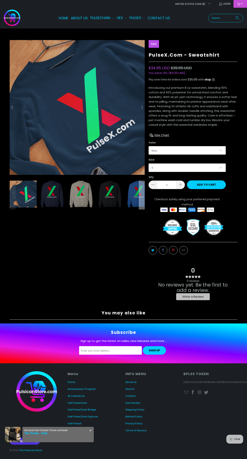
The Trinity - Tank (35, 433)
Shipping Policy (134, 409)
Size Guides (132, 403)
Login (227, 3)
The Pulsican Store (30, 450)
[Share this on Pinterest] (173, 250)
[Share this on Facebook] (163, 250)
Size (151, 160)
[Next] (142, 107)
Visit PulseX (74, 423)
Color (152, 142)
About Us (131, 382)
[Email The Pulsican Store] (186, 392)
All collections (76, 396)
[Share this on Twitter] (153, 250)
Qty (151, 177)
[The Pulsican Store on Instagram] (199, 392)
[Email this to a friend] (183, 250)
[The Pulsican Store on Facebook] (193, 392)
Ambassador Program (82, 389)
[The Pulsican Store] (12, 18)
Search (129, 389)
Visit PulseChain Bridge (82, 409)
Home (71, 382)
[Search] (237, 18)
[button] (102, 18)
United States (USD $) (190, 4)
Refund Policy (133, 416)
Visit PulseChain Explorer (83, 416)
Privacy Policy (133, 423)
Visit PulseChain (77, 403)
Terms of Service (135, 430)
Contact (130, 396)
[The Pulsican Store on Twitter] (206, 392)
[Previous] (12, 107)
